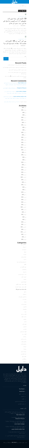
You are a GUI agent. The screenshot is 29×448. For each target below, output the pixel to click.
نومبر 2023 (23, 174)
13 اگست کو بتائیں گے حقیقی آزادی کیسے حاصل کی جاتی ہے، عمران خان (14, 20)
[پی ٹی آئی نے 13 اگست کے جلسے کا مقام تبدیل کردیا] (25, 36)
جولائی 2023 (23, 184)
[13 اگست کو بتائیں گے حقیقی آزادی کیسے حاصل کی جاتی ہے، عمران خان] (25, 14)
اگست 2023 (24, 182)
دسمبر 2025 (23, 120)
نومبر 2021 (23, 224)
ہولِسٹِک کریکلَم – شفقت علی (9, 87)
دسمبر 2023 (23, 172)
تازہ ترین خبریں (22, 16)
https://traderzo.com (22, 82)
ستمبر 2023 (23, 179)
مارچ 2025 (24, 134)
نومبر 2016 (23, 229)
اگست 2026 (24, 107)
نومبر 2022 (23, 204)
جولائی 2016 (23, 239)
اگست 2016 (24, 236)
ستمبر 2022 (23, 209)
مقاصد (23, 398)
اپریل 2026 (23, 117)
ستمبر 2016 (23, 234)
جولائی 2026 (23, 110)
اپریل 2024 (23, 162)
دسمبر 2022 (23, 202)
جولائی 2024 (23, 154)
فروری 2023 (23, 197)
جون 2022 (24, 217)
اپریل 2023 (23, 192)
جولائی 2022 (23, 214)
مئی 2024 (24, 159)
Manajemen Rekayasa (21, 87)
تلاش (25, 56)
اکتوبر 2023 (23, 177)
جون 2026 (24, 112)
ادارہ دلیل (22, 393)
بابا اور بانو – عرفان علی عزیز (11, 101)
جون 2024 (24, 157)
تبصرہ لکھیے (16, 25)
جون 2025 (24, 127)
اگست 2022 (24, 212)
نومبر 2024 (23, 144)
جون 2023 (24, 187)
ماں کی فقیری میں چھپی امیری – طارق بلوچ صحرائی (14, 67)
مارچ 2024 (24, 164)
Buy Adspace (22, 388)
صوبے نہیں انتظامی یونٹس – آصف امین (17, 69)
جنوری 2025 (23, 139)
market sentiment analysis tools (19, 96)
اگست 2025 (24, 122)
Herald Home (22, 391)
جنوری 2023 (23, 199)
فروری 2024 (23, 167)
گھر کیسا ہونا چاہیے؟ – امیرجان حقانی (17, 64)
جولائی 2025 (23, 124)
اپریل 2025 (23, 132)
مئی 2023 (24, 189)
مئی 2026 (24, 114)
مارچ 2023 (24, 194)
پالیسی (23, 396)
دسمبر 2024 (23, 142)
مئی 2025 (24, 129)
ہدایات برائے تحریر (20, 401)
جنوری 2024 (23, 169)
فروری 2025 (23, 137)
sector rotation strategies (21, 91)
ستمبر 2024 (23, 149)
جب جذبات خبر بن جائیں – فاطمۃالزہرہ (16, 435)
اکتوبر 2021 (23, 226)
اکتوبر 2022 (23, 207)
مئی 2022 (24, 219)
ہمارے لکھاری (21, 403)
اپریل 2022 (23, 222)
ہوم (25, 5)
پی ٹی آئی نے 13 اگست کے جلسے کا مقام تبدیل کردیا (14, 42)
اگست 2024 (24, 152)
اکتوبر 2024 (23, 147)
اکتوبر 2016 (23, 231)
